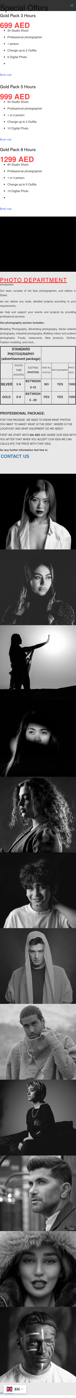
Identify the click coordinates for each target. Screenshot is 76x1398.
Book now (5, 74)
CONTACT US (15, 456)
